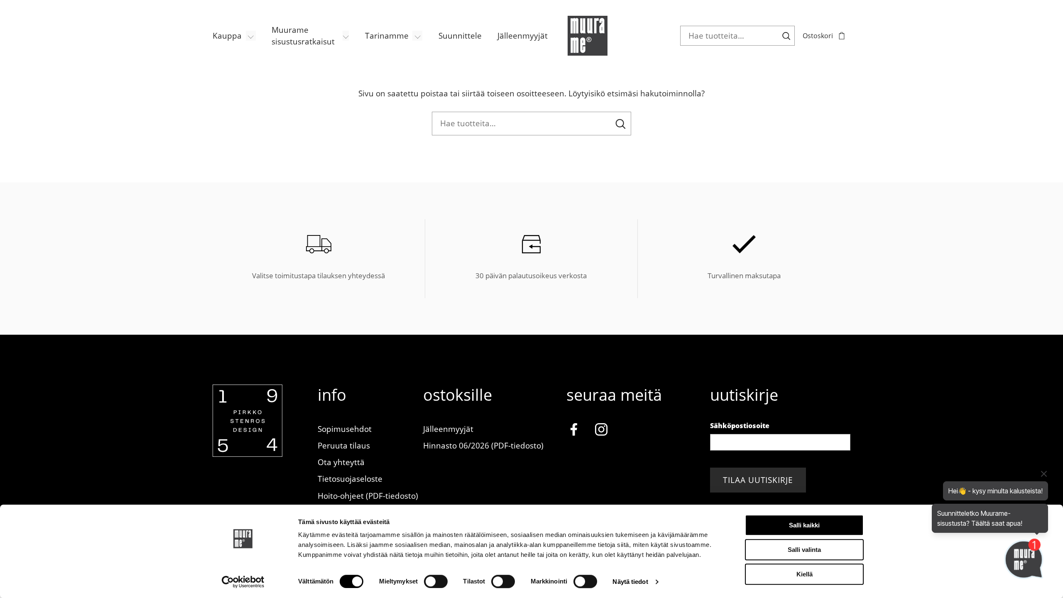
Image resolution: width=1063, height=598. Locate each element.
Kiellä (804, 574)
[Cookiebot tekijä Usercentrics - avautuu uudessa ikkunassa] (243, 582)
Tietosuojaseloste (350, 478)
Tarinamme (387, 35)
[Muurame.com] (247, 453)
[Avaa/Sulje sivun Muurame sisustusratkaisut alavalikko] (346, 36)
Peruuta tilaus (344, 445)
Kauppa (227, 35)
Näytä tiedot (630, 581)
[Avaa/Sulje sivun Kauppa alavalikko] (251, 36)
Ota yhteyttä (341, 462)
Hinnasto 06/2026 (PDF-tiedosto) (483, 445)
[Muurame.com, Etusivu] (587, 36)
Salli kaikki (804, 525)
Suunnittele (460, 35)
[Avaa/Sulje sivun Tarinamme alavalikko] (417, 36)
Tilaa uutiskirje (758, 479)
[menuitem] (234, 36)
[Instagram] (601, 431)
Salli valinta (804, 549)
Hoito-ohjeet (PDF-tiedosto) (368, 495)
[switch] (436, 581)
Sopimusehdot (345, 428)
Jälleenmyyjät (522, 35)
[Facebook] (573, 431)
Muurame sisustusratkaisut (303, 35)
